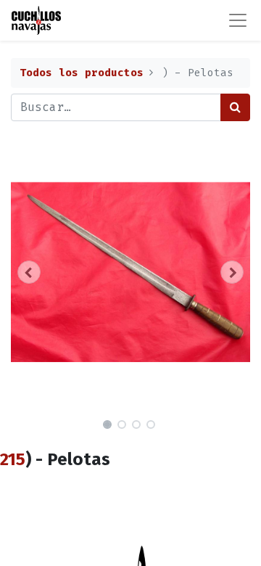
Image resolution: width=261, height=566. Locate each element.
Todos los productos (82, 73)
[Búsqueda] (235, 107)
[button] (29, 272)
